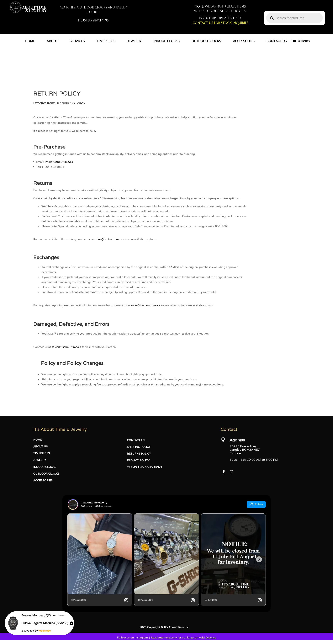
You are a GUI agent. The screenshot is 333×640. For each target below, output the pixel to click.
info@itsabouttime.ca (59, 162)
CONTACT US (136, 440)
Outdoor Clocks (206, 41)
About (52, 41)
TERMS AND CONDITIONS (144, 467)
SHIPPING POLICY (139, 447)
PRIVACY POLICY (138, 460)
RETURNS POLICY (139, 453)
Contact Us (277, 41)
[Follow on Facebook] (224, 472)
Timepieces (106, 41)
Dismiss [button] (211, 637)
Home (30, 41)
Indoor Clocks (166, 41)
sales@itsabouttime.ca (109, 239)
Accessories (244, 41)
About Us (40, 446)
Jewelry (134, 41)
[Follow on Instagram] (231, 472)
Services (77, 41)
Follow (259, 504)
